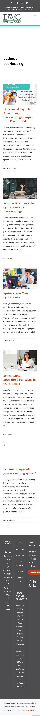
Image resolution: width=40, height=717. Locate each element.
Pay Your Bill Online (11, 7)
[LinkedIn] (34, 581)
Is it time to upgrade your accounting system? (20, 454)
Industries (20, 549)
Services (19, 542)
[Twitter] (30, 585)
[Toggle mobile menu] (35, 15)
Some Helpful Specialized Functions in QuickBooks (20, 361)
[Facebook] (30, 581)
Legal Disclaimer (31, 710)
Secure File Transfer (15, 10)
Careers (20, 571)
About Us (20, 555)
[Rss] (34, 585)
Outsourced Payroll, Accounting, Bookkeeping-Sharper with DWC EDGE (20, 94)
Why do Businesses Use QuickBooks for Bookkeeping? (20, 188)
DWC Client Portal (27, 7)
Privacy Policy (21, 710)
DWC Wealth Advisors (21, 596)
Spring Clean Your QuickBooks (20, 278)
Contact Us (28, 10)
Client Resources (20, 563)
